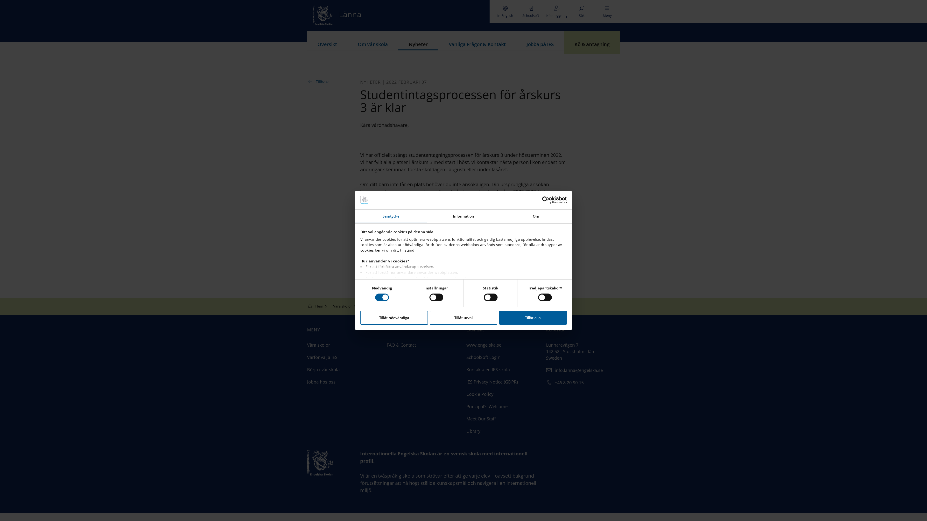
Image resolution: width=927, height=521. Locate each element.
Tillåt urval (463, 317)
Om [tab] (536, 216)
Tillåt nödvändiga (394, 317)
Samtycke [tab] (391, 216)
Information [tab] (463, 216)
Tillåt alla (533, 317)
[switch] (436, 297)
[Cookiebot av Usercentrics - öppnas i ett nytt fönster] (546, 200)
